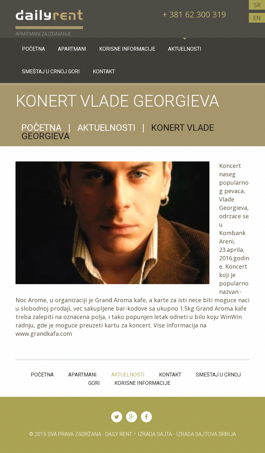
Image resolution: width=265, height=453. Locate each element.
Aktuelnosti (106, 127)
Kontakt (170, 375)
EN (257, 18)
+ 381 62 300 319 (194, 14)
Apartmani (82, 375)
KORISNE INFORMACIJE (142, 383)
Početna (41, 127)
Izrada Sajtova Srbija (206, 434)
